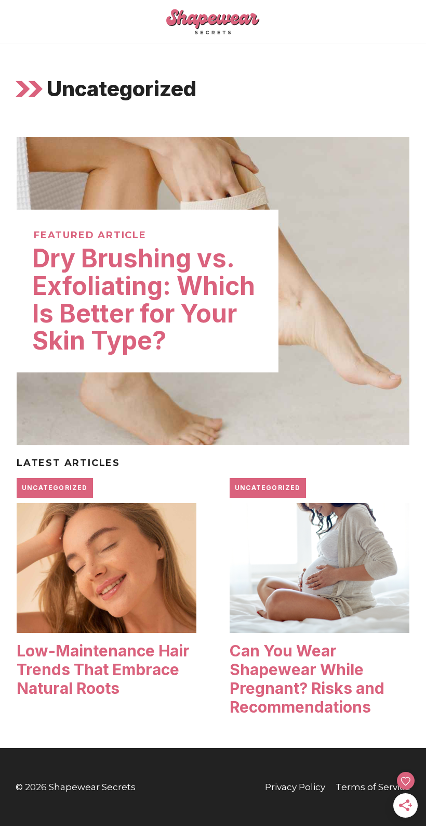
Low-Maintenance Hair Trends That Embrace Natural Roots (103, 669)
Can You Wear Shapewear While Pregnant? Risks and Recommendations (307, 678)
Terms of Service (373, 787)
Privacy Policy (295, 787)
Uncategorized (55, 488)
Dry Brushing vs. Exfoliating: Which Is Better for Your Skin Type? (143, 299)
